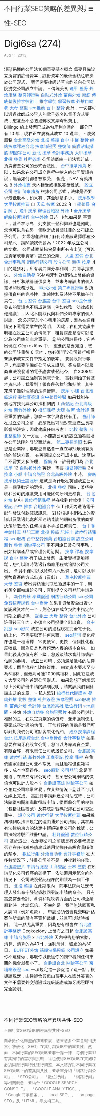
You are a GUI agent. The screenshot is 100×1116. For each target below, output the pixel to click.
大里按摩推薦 (17, 204)
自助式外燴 (51, 95)
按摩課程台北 (26, 738)
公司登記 (69, 770)
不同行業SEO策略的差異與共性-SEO (47, 15)
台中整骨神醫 (53, 397)
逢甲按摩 (28, 210)
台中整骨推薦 (39, 538)
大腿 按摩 (66, 410)
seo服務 (17, 538)
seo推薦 (37, 107)
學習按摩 (66, 101)
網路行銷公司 (39, 262)
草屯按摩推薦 (78, 577)
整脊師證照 (28, 95)
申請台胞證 (34, 474)
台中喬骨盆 (51, 738)
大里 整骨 (74, 255)
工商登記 (65, 403)
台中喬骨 (39, 603)
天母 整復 (19, 107)
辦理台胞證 (48, 210)
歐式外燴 (48, 287)
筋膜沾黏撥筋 (52, 950)
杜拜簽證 (32, 159)
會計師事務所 (26, 191)
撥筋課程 (46, 410)
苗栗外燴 (72, 95)
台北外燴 (77, 615)
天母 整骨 (58, 615)
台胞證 (44, 300)
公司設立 (75, 950)
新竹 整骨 (13, 545)
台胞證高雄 (52, 705)
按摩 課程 (74, 551)
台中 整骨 (55, 107)
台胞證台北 (54, 963)
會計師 (82, 410)
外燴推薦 (22, 185)
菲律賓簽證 (28, 397)
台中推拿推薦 (73, 165)
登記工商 (30, 532)
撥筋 (86, 95)
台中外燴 (39, 217)
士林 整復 (77, 866)
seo (26, 969)
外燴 (65, 210)
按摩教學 (86, 197)
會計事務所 (62, 152)
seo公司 (85, 596)
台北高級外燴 (26, 140)
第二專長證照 (70, 287)
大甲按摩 (83, 152)
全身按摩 (82, 210)
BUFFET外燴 (26, 950)
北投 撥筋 (50, 532)
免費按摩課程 (17, 603)
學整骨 (83, 204)
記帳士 (67, 532)
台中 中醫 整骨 (75, 140)
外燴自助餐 (24, 275)
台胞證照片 (56, 712)
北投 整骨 (13, 159)
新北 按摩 (41, 152)
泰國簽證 (40, 596)
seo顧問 (22, 628)
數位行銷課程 (37, 500)
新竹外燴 (22, 410)
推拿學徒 (48, 101)
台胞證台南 (64, 538)
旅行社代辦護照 (72, 693)
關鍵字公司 (20, 152)
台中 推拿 (23, 506)
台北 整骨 (27, 300)
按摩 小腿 (70, 390)
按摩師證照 (46, 146)
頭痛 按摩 (81, 262)
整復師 (64, 146)
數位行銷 (73, 705)
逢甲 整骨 (79, 88)
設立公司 (62, 262)
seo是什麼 (82, 300)
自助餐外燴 (30, 468)
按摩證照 (64, 699)
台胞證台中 (44, 506)
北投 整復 (50, 140)
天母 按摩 (46, 204)
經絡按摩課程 (17, 217)
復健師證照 (75, 468)
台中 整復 (61, 300)
